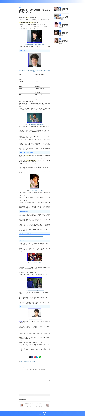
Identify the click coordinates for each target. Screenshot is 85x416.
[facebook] (32, 357)
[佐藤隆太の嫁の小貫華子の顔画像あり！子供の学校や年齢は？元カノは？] (37, 357)
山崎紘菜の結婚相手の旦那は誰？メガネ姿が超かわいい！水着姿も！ (63, 33)
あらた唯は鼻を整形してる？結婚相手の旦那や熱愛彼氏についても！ (63, 41)
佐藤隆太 (21, 361)
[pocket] (35, 357)
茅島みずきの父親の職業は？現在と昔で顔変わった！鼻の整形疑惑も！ (63, 9)
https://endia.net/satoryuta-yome (36, 319)
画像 (34, 361)
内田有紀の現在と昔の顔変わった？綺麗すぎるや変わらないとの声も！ (63, 25)
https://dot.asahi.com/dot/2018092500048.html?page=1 (36, 44)
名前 (20, 382)
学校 (28, 361)
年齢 (33, 361)
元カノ (24, 361)
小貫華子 (31, 361)
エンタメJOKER (20, 1)
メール (20, 386)
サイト (20, 390)
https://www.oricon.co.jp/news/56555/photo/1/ (36, 124)
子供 (26, 361)
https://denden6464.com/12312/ (36, 262)
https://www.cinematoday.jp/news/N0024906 (36, 290)
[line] (40, 357)
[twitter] (30, 357)
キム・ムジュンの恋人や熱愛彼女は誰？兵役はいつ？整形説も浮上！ (63, 17)
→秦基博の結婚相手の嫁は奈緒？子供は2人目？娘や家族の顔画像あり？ (31, 236)
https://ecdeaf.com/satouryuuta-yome (36, 190)
